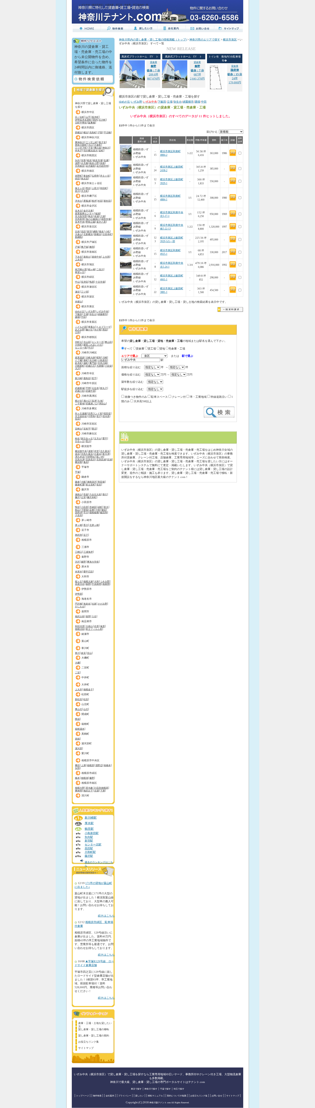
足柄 (91, 510)
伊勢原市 (86, 588)
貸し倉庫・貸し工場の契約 (93, 1035)
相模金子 (88, 689)
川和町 (78, 345)
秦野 (83, 561)
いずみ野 (90, 311)
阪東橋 (91, 122)
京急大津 (79, 459)
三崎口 (78, 552)
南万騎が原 (81, 269)
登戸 (98, 416)
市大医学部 (81, 216)
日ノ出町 (79, 117)
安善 (83, 160)
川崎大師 (90, 357)
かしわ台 (79, 606)
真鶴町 (85, 733)
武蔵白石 (90, 366)
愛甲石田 (88, 571)
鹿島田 (86, 378)
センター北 (98, 342)
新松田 (78, 699)
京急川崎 (102, 363)
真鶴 (77, 738)
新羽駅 (89, 840)
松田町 (85, 694)
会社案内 (110, 1095)
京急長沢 (90, 459)
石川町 (102, 120)
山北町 (85, 704)
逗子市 (85, 529)
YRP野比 (90, 456)
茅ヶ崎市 (86, 520)
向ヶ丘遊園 (81, 413)
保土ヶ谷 (79, 188)
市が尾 (97, 329)
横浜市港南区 (89, 251)
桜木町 (95, 117)
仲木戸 (78, 150)
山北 (85, 709)
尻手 (94, 378)
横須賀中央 (81, 451)
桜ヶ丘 (78, 581)
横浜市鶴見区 (89, 155)
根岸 (94, 201)
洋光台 (78, 201)
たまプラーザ (103, 327)
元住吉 (95, 388)
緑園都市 (102, 314)
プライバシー (124, 1095)
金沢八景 (101, 222)
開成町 (85, 714)
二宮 (77, 672)
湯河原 (78, 748)
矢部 (77, 768)
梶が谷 (78, 400)
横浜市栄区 (87, 296)
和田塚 (101, 481)
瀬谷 (77, 291)
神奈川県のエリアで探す (204, 39)
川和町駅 (90, 852)
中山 (77, 282)
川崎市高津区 (89, 395)
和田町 (103, 188)
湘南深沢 (91, 481)
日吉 (77, 231)
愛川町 (85, 753)
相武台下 (88, 790)
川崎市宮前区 (89, 423)
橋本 (77, 778)
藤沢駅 (89, 855)
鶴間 (88, 584)
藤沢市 (85, 489)
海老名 (86, 603)
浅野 (77, 163)
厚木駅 (89, 823)
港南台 (86, 256)
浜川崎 (92, 360)
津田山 (102, 403)
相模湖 (84, 778)
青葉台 (91, 327)
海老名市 (86, 598)
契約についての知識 (176, 1095)
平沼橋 (107, 132)
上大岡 (106, 256)
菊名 (101, 231)
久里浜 (97, 454)
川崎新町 (79, 366)
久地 (100, 400)
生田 (77, 418)
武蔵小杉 (79, 391)
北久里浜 (105, 451)
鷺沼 (94, 428)
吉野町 (78, 175)
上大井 (78, 689)
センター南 (81, 347)
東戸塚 (84, 247)
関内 (95, 120)
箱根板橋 (94, 512)
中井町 (85, 677)
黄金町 (86, 175)
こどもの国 (81, 327)
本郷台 (78, 301)
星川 (77, 191)
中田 (83, 317)
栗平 (104, 438)
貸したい (139, 1095)
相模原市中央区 (90, 760)
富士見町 (90, 484)
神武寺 (78, 535)
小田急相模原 (101, 788)
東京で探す (136, 1089)
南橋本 (107, 765)
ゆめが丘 (79, 311)
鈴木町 (78, 363)
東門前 (92, 363)
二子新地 (79, 403)
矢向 (77, 160)
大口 (90, 145)
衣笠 (96, 451)
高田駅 (89, 848)
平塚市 (85, 466)
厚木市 (85, 566)
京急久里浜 (87, 454)
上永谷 (78, 259)
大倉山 (78, 234)
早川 (85, 512)
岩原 (96, 626)
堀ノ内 (99, 456)
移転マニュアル (155, 1095)
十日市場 (100, 282)
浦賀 (90, 451)
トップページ (82, 1095)
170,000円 (235, 82)
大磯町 (85, 657)
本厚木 (78, 571)
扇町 (85, 363)
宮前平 (86, 428)
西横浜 (78, 132)
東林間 (78, 790)
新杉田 (107, 201)
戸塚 (77, 247)
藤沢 (77, 497)
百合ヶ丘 (79, 441)
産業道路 (79, 357)
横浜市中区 (87, 112)
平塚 (77, 472)
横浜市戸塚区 (89, 241)
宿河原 (106, 416)
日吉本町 (107, 234)
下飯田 (78, 314)
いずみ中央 (102, 311)
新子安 (102, 142)
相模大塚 (88, 581)
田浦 (109, 459)
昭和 (98, 357)
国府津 (78, 512)
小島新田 (102, 360)
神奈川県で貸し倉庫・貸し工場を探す (93, 104)
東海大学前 (93, 561)
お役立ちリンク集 (88, 1041)
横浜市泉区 (87, 306)
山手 (88, 117)
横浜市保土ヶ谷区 (91, 183)
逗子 (85, 535)
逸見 (85, 462)
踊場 (77, 317)
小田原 (84, 507)
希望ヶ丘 (79, 272)
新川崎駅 (91, 817)
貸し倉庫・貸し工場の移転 (93, 1029)
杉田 (100, 201)
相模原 (90, 765)
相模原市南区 (89, 782)
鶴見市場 (97, 160)
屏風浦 (86, 201)
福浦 (97, 213)
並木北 (78, 210)
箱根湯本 (79, 729)
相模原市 (86, 539)
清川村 (85, 795)
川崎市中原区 (89, 383)
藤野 (91, 778)
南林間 (106, 584)
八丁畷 (78, 360)
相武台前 (79, 616)
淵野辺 (98, 765)
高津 (94, 400)
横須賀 (78, 462)
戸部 (100, 132)
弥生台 (92, 314)
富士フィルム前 (94, 629)
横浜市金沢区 (89, 205)
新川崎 (78, 378)
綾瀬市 (85, 633)
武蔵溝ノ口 (92, 403)
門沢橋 (78, 603)
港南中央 (96, 256)
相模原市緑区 (89, 773)
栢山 (77, 510)
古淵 (96, 790)
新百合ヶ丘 (87, 438)
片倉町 (97, 145)
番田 (77, 765)
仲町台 (78, 342)
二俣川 (100, 269)
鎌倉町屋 (79, 484)
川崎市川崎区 (89, 352)
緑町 (100, 507)
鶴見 (89, 160)
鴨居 (91, 282)
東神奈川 (79, 142)
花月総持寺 (102, 166)
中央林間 (96, 584)
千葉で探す (165, 1089)
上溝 (83, 765)
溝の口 (86, 400)
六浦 (102, 216)
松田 (85, 699)
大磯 (77, 662)
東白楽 (97, 147)
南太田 (84, 178)
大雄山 (89, 626)
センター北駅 (93, 844)
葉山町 (85, 641)
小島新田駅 (92, 833)
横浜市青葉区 (89, 321)
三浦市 (85, 546)
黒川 (88, 441)
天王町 (84, 191)
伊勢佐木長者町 (83, 120)
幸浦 (96, 216)
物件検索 (97, 1095)
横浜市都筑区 (89, 337)
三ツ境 (84, 291)
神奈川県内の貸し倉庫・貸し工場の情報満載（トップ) (153, 39)
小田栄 (108, 366)
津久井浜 (79, 456)
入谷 (94, 616)
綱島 (95, 231)
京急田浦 (101, 459)
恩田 (104, 329)
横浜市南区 (87, 170)
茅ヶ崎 (78, 525)
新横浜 (97, 234)
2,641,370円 (197, 78)
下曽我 (84, 510)
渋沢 (77, 561)
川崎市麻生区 (89, 433)
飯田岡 (103, 512)
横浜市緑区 (87, 276)
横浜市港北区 (89, 226)
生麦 (106, 160)
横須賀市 (86, 446)
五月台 (97, 438)
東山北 (78, 709)
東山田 (108, 342)
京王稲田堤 (81, 416)
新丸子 (103, 388)
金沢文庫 (88, 210)
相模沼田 (79, 629)
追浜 (77, 454)
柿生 (77, 438)
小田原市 (86, 502)
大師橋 (100, 366)
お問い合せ (217, 1095)
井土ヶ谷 (105, 175)
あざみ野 (79, 329)
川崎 (104, 357)
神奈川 (106, 147)
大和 (96, 581)
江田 (77, 332)
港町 (85, 360)
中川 (90, 347)
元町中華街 (81, 122)
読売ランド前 (95, 413)
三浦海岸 (88, 552)
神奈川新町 (81, 145)
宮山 (89, 653)
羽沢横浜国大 (90, 150)
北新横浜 (88, 234)
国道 (102, 163)
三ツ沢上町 (92, 142)
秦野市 (85, 556)
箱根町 (85, 723)
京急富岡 (79, 219)
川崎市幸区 (87, 373)
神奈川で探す (150, 1089)
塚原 (102, 626)
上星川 (95, 188)
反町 (101, 150)
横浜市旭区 (87, 264)
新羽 (89, 231)
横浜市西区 (87, 127)
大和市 (85, 576)
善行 (104, 494)
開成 (77, 719)
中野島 (91, 416)
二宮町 (85, 667)
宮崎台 (78, 428)
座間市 (85, 611)
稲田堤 (107, 413)
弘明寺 (95, 175)
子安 (90, 147)
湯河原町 (86, 743)
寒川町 (85, 648)
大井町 (85, 684)
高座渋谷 (79, 584)
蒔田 (77, 178)
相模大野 (79, 788)
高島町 (92, 132)
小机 (107, 231)
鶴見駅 (89, 828)
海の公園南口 (93, 219)
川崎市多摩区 (89, 408)
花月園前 (90, 166)
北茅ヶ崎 (94, 525)
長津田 (84, 282)
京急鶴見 (79, 166)
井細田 (92, 507)
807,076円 (153, 78)
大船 (83, 481)
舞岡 (91, 247)
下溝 (102, 790)
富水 (106, 507)
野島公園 (90, 222)
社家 (94, 603)
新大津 (106, 454)
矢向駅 (89, 837)
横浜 (85, 132)
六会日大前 (95, 494)
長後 (85, 494)
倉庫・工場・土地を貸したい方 (95, 1024)
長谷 (98, 484)
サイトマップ (86, 1047)
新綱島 (78, 237)
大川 (77, 368)
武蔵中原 (90, 391)
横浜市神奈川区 (90, 137)
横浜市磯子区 (89, 195)
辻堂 (83, 497)
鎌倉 (77, 481)
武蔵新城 (79, 388)
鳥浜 (90, 216)
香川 (85, 525)
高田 (83, 231)
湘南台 (78, 494)
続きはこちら (106, 915)
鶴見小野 (94, 163)
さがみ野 (102, 603)
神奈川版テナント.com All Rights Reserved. (169, 1102)
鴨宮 (77, 507)
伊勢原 (78, 594)
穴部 (97, 510)
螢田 (103, 510)
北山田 (86, 342)
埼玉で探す (179, 1089)
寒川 (77, 653)
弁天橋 (84, 163)
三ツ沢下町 (81, 147)
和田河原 (79, 626)
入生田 (78, 515)
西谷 (88, 188)
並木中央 (79, 222)
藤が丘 (89, 329)
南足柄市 (86, 621)
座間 (88, 616)
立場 (85, 314)
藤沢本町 (91, 497)
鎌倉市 (85, 476)
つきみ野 (105, 581)
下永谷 (78, 256)
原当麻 (89, 788)
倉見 (83, 653)
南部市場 (106, 219)
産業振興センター (84, 213)
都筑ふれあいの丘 (92, 345)
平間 (88, 388)
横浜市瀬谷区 (89, 286)
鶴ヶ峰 (91, 269)
